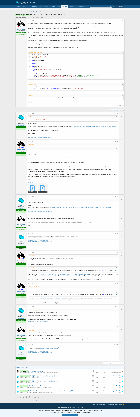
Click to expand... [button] (73, 157)
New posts (72, 6)
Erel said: (31, 144)
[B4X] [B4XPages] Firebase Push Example (43, 381)
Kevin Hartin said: (33, 200)
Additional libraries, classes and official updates (47, 372)
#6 (117, 233)
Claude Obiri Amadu (24, 372)
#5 (117, 216)
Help (116, 404)
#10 (117, 327)
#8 (117, 283)
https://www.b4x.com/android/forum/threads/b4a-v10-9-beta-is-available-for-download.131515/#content (81, 207)
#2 (117, 113)
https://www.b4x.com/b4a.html (49, 348)
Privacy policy (111, 404)
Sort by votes (120, 110)
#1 (123, 21)
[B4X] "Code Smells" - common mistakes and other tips (40, 137)
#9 (117, 306)
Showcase (34, 6)
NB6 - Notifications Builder (36, 386)
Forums (64, 6)
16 (53, 392)
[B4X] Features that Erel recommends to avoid (38, 136)
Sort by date (113, 110)
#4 (117, 196)
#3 (117, 141)
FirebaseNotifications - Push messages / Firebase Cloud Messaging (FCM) (51, 391)
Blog (58, 6)
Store (40, 6)
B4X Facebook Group (34, 9)
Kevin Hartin (21, 17)
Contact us (95, 404)
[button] (25, 6)
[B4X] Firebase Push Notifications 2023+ (43, 376)
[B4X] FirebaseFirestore (35, 371)
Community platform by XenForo (70, 407)
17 (55, 392)
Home (18, 6)
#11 (117, 344)
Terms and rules (102, 404)
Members (81, 6)
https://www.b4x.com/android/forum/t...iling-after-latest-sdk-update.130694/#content (65, 274)
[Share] (121, 21)
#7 (117, 252)
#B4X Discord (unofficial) (21, 9)
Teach (53, 6)
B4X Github (42, 9)
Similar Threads (40, 17)
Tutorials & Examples (34, 377)
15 (51, 392)
